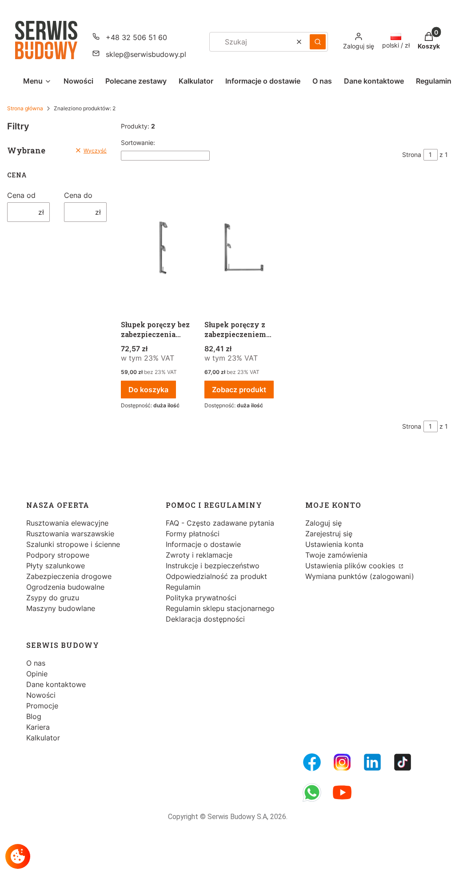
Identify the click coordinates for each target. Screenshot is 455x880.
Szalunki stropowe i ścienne (73, 544)
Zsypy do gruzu (52, 597)
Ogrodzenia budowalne (65, 587)
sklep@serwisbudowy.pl (146, 54)
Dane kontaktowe (56, 684)
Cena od (21, 195)
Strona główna (25, 108)
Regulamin (183, 587)
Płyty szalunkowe (55, 565)
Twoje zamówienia (336, 555)
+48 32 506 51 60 (136, 37)
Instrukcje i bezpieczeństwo (212, 565)
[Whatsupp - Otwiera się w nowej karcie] (312, 792)
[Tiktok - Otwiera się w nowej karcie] (402, 762)
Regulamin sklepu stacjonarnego (220, 608)
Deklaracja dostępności (205, 619)
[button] (318, 41)
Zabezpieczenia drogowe (69, 576)
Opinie (37, 673)
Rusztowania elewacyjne (67, 522)
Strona (411, 154)
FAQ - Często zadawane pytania (220, 522)
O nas (35, 663)
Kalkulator (43, 737)
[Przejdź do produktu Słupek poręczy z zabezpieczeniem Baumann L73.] (242, 248)
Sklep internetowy (217, 866)
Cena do (78, 195)
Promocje (42, 705)
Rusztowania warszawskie (70, 533)
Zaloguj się (323, 522)
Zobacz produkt (239, 389)
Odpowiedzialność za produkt (216, 576)
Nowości (41, 695)
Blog (33, 716)
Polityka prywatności (201, 597)
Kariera (38, 727)
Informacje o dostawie (203, 544)
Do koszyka (148, 389)
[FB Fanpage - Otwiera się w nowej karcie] (312, 762)
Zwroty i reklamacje (199, 555)
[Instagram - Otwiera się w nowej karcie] (342, 762)
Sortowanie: (138, 142)
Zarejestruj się (328, 533)
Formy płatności (193, 533)
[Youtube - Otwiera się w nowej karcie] (342, 792)
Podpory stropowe (57, 555)
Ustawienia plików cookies (351, 565)
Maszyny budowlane (60, 608)
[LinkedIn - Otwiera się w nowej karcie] (372, 762)
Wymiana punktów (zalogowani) (359, 576)
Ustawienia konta (334, 544)
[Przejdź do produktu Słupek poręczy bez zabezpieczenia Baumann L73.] (159, 248)
